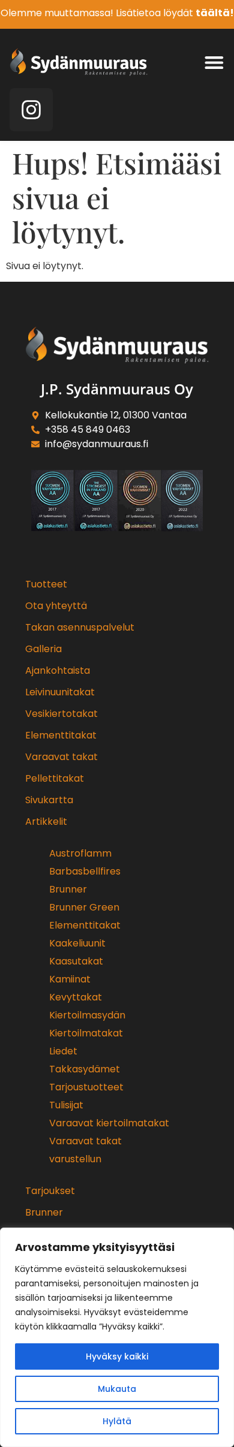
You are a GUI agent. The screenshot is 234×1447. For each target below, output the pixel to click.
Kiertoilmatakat (86, 1033)
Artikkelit (46, 821)
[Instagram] (31, 109)
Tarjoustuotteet (86, 1087)
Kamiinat (70, 979)
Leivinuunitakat (60, 692)
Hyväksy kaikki (117, 1356)
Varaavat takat (61, 757)
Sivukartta (49, 800)
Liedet (63, 1051)
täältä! (215, 13)
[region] (117, 1337)
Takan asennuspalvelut (79, 627)
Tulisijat (66, 1105)
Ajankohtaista (57, 670)
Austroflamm (80, 853)
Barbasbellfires (85, 871)
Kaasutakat (76, 961)
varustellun (75, 1159)
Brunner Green (84, 907)
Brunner (68, 889)
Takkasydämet (84, 1069)
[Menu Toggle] (214, 62)
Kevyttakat (75, 997)
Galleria (43, 649)
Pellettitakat (54, 778)
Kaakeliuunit (77, 943)
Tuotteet (46, 584)
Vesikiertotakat (61, 714)
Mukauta (117, 1389)
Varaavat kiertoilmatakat (109, 1123)
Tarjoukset (50, 1191)
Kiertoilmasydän (87, 1015)
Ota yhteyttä (56, 606)
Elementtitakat (61, 735)
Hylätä (117, 1421)
